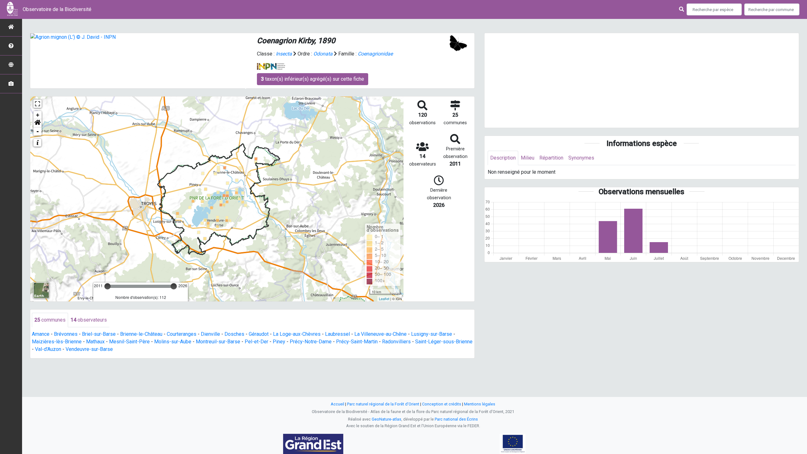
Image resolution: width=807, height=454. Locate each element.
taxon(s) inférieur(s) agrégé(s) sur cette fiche (312, 79)
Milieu (527, 158)
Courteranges (181, 334)
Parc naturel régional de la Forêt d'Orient (383, 404)
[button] (37, 123)
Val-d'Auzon (48, 349)
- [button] (37, 131)
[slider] (107, 286)
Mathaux (95, 342)
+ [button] (37, 115)
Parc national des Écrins (456, 419)
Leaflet (384, 298)
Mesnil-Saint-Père (129, 342)
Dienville (210, 334)
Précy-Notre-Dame (311, 342)
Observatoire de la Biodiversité (57, 9)
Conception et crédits (441, 404)
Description (503, 158)
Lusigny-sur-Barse (431, 334)
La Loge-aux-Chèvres (297, 334)
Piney (279, 342)
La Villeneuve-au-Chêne (380, 334)
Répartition (551, 158)
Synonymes (581, 158)
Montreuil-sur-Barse (218, 342)
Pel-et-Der (256, 342)
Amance (40, 334)
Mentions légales (479, 404)
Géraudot (259, 334)
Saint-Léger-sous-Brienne (444, 342)
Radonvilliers (396, 342)
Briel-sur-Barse (99, 334)
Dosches (234, 334)
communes (50, 320)
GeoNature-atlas (386, 419)
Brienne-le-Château (141, 334)
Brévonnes (66, 334)
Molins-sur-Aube (172, 342)
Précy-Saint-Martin (357, 342)
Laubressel (337, 334)
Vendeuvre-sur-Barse (89, 349)
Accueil (337, 404)
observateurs (89, 320)
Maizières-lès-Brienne (57, 342)
